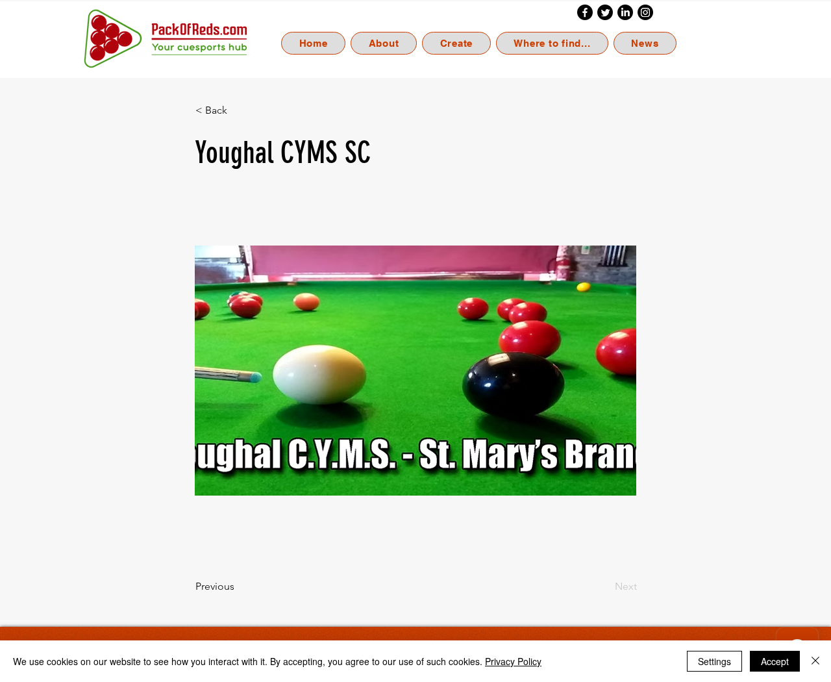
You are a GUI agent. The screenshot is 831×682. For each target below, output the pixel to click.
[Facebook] (585, 12)
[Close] (815, 661)
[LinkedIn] (625, 12)
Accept (775, 661)
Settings (714, 661)
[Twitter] (605, 12)
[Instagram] (645, 12)
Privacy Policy (513, 661)
